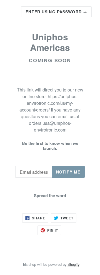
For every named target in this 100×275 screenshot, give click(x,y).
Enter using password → (56, 11)
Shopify (73, 264)
